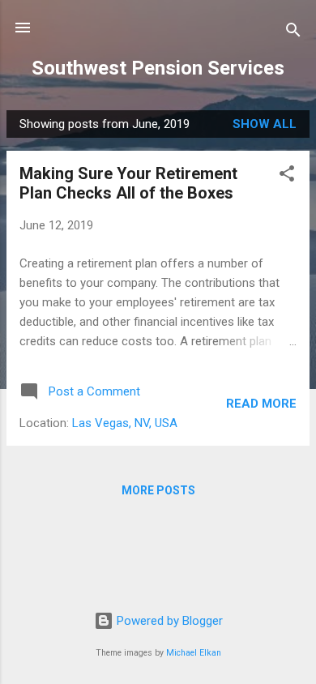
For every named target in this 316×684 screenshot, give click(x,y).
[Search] (293, 33)
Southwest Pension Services (158, 68)
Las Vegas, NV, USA (124, 423)
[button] (287, 176)
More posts (158, 490)
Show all (265, 124)
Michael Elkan (193, 653)
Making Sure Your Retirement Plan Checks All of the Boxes (128, 183)
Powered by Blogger (168, 620)
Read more (261, 403)
